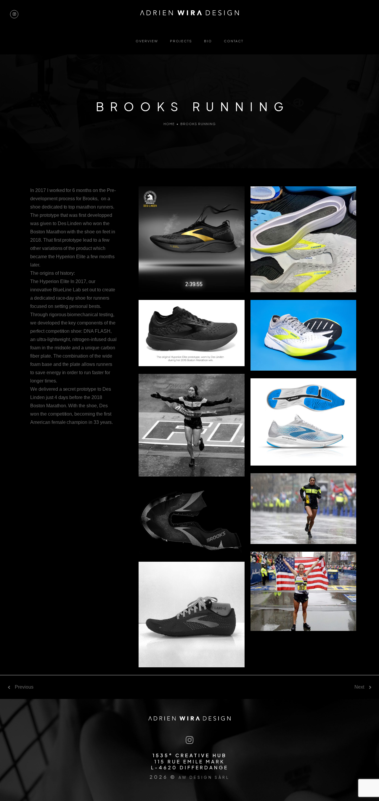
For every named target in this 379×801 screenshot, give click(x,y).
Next (359, 687)
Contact (233, 41)
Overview (147, 41)
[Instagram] (189, 740)
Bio (208, 41)
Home (169, 124)
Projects (181, 41)
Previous (24, 687)
